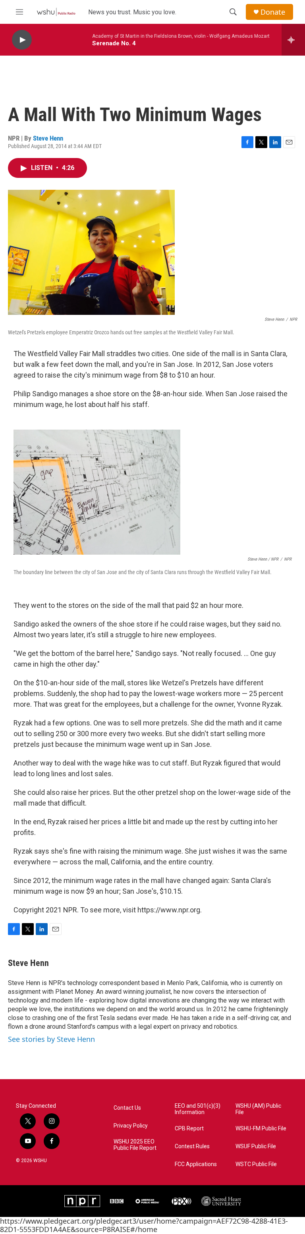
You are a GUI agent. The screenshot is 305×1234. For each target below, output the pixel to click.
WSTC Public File (256, 1164)
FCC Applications (196, 1164)
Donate (273, 12)
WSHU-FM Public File (261, 1129)
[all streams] (293, 40)
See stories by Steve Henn (51, 1039)
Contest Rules (192, 1146)
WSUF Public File (256, 1146)
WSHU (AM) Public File (258, 1109)
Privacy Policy (131, 1126)
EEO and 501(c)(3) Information (197, 1109)
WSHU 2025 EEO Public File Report (135, 1145)
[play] (21, 39)
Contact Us (127, 1108)
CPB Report (189, 1129)
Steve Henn (48, 138)
